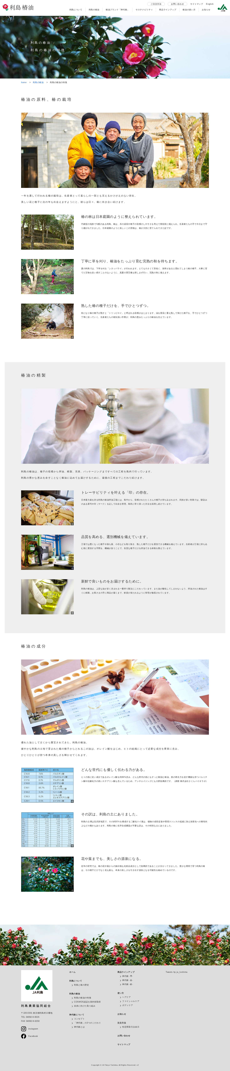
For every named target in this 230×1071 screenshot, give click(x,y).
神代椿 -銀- (127, 984)
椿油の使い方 (189, 9)
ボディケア (127, 1005)
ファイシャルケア (130, 1001)
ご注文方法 (156, 4)
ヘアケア (126, 997)
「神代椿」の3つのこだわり (87, 1023)
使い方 (121, 993)
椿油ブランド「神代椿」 (117, 9)
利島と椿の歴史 (81, 985)
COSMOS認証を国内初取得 (87, 1002)
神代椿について (76, 1014)
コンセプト (79, 1019)
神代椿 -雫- (127, 976)
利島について (75, 9)
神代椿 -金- (127, 980)
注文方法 (122, 1023)
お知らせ (206, 9)
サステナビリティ (144, 9)
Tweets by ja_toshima (176, 972)
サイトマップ (196, 4)
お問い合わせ (177, 4)
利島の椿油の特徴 (82, 998)
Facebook (32, 1036)
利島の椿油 (94, 9)
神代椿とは (79, 1027)
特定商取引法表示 (130, 1027)
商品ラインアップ (167, 9)
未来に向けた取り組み (84, 1006)
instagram (32, 1029)
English (210, 4)
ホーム (72, 972)
